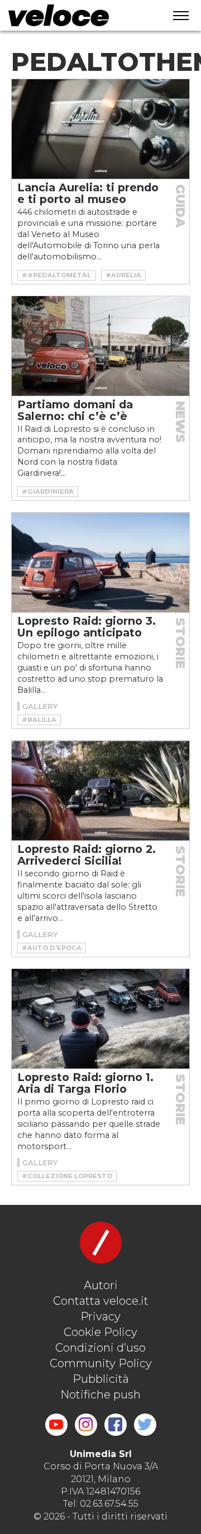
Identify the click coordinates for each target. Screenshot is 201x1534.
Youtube (56, 1425)
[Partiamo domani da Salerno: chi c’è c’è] (100, 346)
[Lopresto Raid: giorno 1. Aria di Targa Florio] (100, 1019)
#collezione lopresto (67, 1176)
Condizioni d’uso (100, 1347)
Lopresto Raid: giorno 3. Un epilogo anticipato (86, 626)
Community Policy (101, 1363)
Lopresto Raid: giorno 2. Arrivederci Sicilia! (86, 854)
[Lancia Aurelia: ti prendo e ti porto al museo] (100, 129)
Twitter (145, 1425)
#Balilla (39, 719)
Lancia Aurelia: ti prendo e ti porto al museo (88, 193)
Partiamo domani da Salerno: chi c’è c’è (75, 410)
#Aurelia (123, 275)
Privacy (100, 1316)
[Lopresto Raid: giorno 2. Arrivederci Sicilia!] (100, 791)
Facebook (115, 1425)
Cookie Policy (100, 1332)
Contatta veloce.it (101, 1301)
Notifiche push (100, 1394)
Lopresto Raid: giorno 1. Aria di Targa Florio (85, 1083)
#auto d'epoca (52, 948)
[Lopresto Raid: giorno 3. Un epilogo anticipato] (100, 562)
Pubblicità (101, 1379)
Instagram (86, 1425)
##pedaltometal (56, 275)
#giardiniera (48, 491)
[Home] (78, 15)
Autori (101, 1285)
